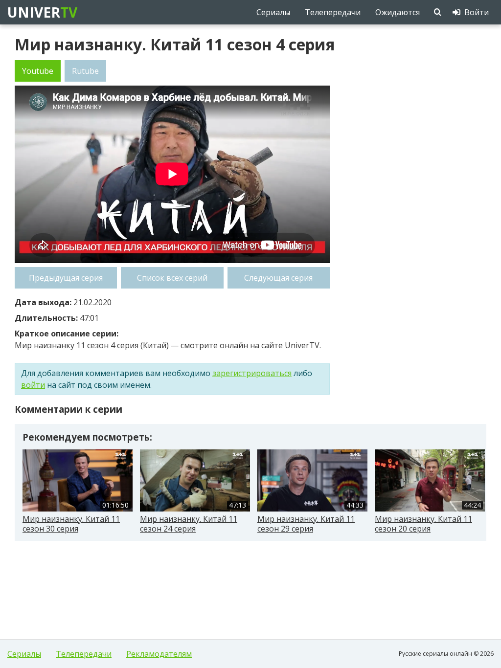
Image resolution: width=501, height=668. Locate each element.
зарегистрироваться (252, 373)
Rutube (85, 71)
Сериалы (24, 653)
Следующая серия (278, 277)
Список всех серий (172, 277)
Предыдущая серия (66, 277)
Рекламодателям (159, 653)
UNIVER (41, 12)
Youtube (37, 71)
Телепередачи (84, 653)
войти (33, 384)
